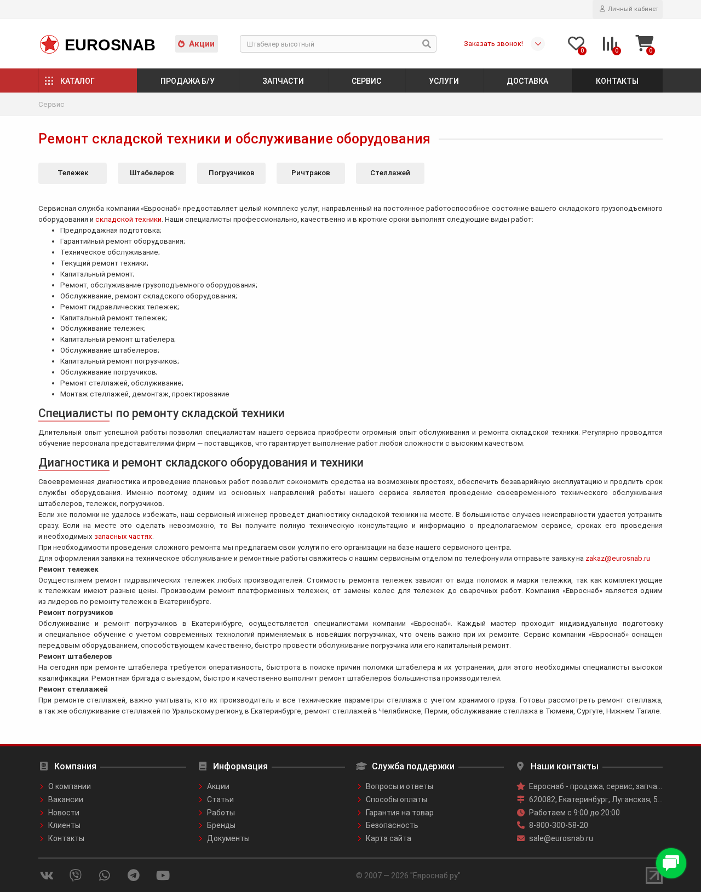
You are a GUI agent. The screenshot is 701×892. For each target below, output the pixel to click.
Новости (63, 812)
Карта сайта (388, 838)
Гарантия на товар (400, 812)
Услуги (444, 81)
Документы (228, 838)
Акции (202, 44)
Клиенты (64, 825)
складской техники (128, 219)
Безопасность (392, 825)
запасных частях (123, 536)
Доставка (527, 81)
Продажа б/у (187, 81)
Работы (221, 812)
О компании (69, 786)
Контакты (617, 81)
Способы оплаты (396, 799)
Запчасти (283, 81)
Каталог (77, 81)
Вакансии (65, 799)
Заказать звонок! (493, 43)
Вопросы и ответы (399, 786)
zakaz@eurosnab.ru (617, 558)
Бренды (221, 825)
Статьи (220, 799)
